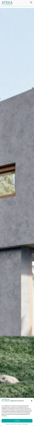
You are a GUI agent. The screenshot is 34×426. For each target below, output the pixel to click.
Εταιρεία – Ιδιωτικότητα (22, 424)
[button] (31, 401)
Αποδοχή (17, 420)
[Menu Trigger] (31, 2)
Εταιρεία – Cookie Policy (11, 424)
